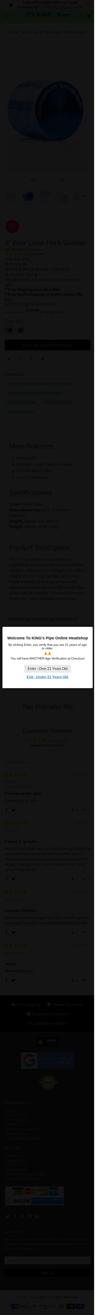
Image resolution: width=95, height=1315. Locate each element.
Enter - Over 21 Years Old (48, 669)
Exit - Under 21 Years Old (47, 677)
